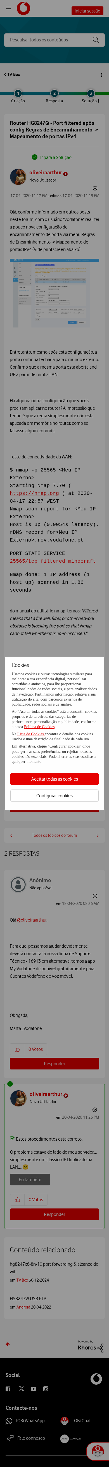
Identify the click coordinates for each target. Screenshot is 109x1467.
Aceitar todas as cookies (54, 779)
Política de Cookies (39, 727)
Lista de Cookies (31, 734)
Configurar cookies (54, 795)
